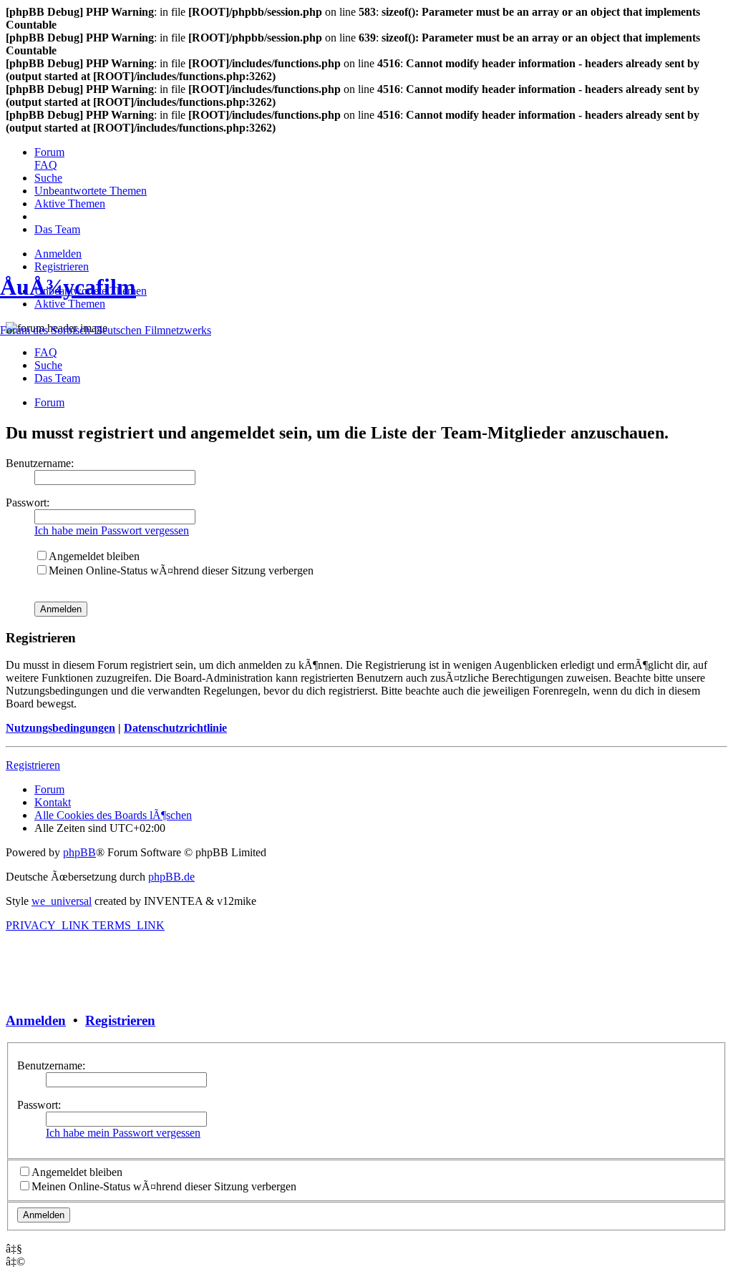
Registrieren (120, 1020)
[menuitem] (49, 152)
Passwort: (39, 1105)
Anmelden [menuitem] (58, 254)
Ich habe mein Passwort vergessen (123, 1133)
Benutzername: (51, 1065)
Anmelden (36, 1020)
